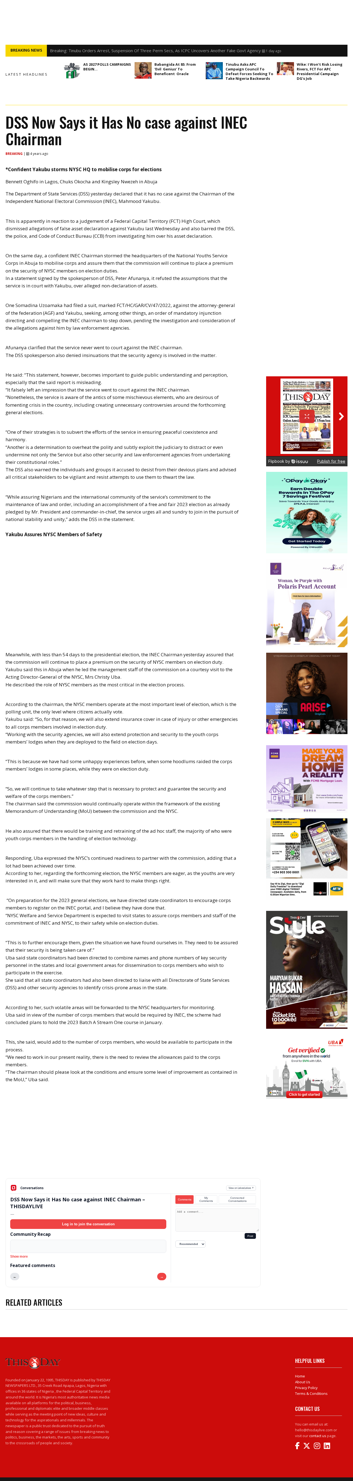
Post (250, 1235)
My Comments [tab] (206, 1199)
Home (300, 1376)
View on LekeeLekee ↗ (241, 1187)
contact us (317, 1435)
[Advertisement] (133, 1135)
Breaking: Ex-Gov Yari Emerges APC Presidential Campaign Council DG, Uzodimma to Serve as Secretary (149, 50)
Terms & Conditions (311, 1393)
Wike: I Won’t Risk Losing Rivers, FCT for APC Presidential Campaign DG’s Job (320, 71)
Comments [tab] (184, 1199)
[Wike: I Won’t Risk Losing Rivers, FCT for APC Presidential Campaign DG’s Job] (285, 68)
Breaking (14, 153)
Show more (19, 1256)
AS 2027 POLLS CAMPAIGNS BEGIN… (107, 67)
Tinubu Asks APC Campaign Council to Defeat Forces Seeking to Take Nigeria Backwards (249, 71)
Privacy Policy (306, 1387)
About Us (302, 1381)
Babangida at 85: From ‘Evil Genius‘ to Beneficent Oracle (175, 69)
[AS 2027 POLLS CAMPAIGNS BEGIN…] (72, 70)
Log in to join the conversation (88, 1224)
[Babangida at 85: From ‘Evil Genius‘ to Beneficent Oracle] (143, 70)
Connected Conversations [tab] (237, 1199)
